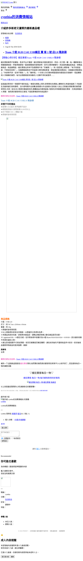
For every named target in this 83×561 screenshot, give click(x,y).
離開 (12, 557)
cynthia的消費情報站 (17, 17)
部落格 (7, 40)
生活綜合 (18, 33)
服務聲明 (62, 531)
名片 (7, 43)
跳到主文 (4, 23)
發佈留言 (4, 441)
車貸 (41, 390)
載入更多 (4, 428)
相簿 (7, 38)
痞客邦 (14, 414)
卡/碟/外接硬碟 (20, 420)
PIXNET (25, 531)
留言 (19, 414)
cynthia (3, 401)
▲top (3, 423)
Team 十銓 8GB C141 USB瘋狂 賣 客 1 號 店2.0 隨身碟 (36, 52)
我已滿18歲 (5, 557)
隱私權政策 (53, 531)
